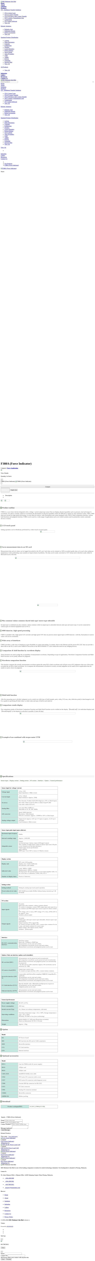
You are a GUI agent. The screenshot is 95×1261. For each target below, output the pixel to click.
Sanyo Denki (8, 52)
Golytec (6, 40)
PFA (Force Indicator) (7, 1161)
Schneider (7, 60)
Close (3, 1247)
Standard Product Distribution (9, 37)
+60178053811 (9, 1184)
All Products (4, 67)
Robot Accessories (9, 32)
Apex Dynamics (9, 54)
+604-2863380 (9, 1178)
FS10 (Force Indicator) (7, 1154)
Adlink (6, 57)
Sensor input (4, 780)
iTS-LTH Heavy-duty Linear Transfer (15, 16)
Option (47, 780)
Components (8, 19)
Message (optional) (6, 1128)
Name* (3, 1120)
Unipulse (7, 44)
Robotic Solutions (6, 26)
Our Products (8, 163)
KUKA (6, 59)
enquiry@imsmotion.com (12, 1187)
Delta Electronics (9, 42)
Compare (47, 487)
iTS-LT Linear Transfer (11, 14)
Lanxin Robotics (9, 49)
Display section (14, 780)
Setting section (24, 780)
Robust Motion (8, 50)
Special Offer (8, 62)
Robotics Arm (8, 29)
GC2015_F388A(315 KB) (37, 1106)
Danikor (6, 47)
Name (2, 1253)
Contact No (4, 1255)
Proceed (8, 1259)
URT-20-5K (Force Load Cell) (10, 1148)
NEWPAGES (10, 1226)
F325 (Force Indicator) (7, 1141)
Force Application (13, 1136)
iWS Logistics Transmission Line (14, 18)
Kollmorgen (8, 45)
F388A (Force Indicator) (11, 165)
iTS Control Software (10, 21)
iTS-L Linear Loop (10, 13)
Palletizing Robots (9, 31)
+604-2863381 (9, 1181)
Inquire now (14, 490)
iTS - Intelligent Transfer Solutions (11, 10)
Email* (3, 1122)
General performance (56, 780)
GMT (6, 55)
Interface (40, 780)
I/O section (33, 780)
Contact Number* (6, 1124)
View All (7, 23)
